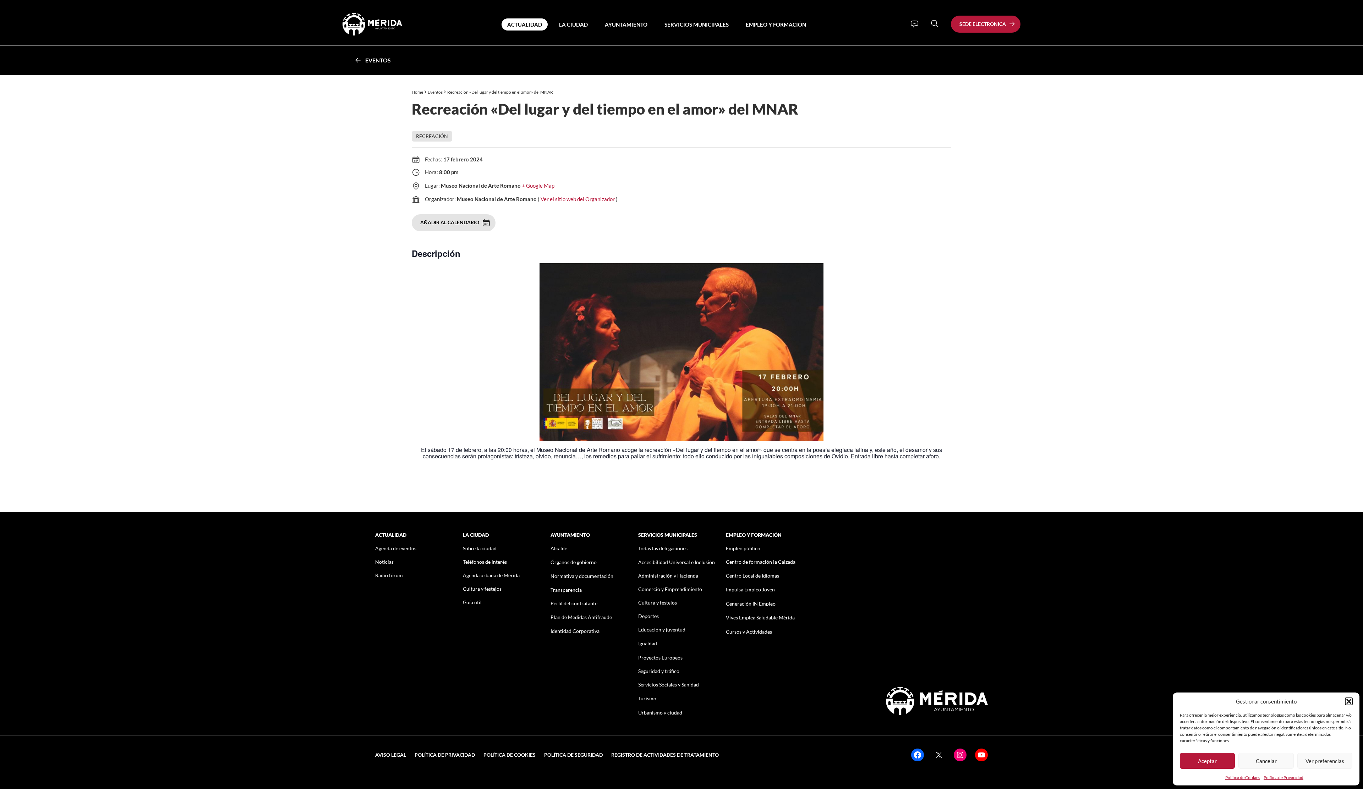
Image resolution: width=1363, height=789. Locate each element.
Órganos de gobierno (574, 562)
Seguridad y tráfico (658, 671)
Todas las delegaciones (663, 548)
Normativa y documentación (582, 576)
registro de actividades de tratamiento (665, 755)
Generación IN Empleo (751, 604)
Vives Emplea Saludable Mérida (760, 617)
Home (417, 92)
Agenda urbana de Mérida (491, 575)
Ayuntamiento (626, 24)
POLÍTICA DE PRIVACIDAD (445, 755)
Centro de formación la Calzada (760, 562)
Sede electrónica (982, 24)
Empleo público (743, 548)
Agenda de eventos (395, 548)
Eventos (378, 60)
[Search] (934, 23)
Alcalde (559, 548)
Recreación (432, 136)
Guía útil (472, 602)
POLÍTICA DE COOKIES (509, 755)
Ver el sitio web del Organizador (578, 199)
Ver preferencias (1324, 761)
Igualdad (647, 643)
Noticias (384, 562)
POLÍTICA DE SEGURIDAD (573, 755)
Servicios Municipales (696, 24)
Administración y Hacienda (668, 576)
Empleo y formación (776, 24)
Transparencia (566, 590)
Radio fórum (389, 575)
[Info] (914, 24)
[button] (1348, 701)
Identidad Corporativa (575, 631)
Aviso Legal (390, 755)
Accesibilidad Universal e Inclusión (676, 562)
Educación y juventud (661, 630)
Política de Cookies (1242, 777)
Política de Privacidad (1283, 777)
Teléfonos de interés (485, 562)
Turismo (647, 698)
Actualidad (524, 24)
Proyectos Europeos (660, 658)
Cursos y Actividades (749, 632)
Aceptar (1207, 761)
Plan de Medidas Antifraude (581, 617)
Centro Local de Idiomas (752, 576)
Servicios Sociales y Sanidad (668, 685)
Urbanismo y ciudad (660, 713)
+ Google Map (538, 185)
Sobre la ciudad (480, 548)
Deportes (648, 616)
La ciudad (573, 24)
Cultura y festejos (482, 589)
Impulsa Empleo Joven (750, 589)
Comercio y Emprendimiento (670, 589)
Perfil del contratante (574, 603)
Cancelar (1266, 761)
